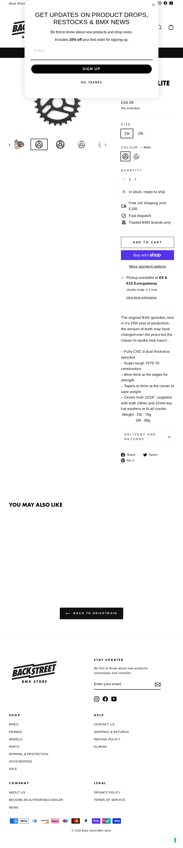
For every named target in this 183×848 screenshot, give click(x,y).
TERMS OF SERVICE (109, 800)
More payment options (147, 266)
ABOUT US (17, 792)
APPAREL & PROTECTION (28, 754)
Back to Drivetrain (94, 613)
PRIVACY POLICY (107, 792)
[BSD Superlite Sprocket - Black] (12, 570)
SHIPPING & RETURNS (111, 732)
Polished (136, 156)
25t (126, 133)
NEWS (14, 807)
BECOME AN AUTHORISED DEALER (36, 800)
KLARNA (100, 746)
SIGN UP (91, 69)
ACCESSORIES (20, 761)
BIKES (13, 724)
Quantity (132, 170)
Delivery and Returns (140, 437)
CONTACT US (104, 724)
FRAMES (15, 732)
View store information (141, 297)
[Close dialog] (153, 5)
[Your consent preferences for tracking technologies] (175, 840)
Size (126, 124)
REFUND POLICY (107, 739)
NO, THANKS (91, 82)
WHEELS (15, 739)
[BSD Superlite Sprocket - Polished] (18, 570)
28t (140, 133)
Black (125, 156)
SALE (13, 768)
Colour (136, 147)
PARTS (14, 746)
